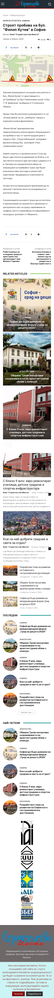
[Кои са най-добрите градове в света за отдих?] (27, 523)
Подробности (34, 994)
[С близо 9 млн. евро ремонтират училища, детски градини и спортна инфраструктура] (27, 412)
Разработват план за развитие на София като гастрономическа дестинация (34, 701)
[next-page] (10, 445)
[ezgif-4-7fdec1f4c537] (27, 907)
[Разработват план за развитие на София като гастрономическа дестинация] (10, 571)
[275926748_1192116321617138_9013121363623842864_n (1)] (27, 858)
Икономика (25, 694)
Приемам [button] (18, 994)
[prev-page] (5, 445)
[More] (38, 48)
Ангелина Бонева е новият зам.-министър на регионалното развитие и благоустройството (40, 258)
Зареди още (26, 712)
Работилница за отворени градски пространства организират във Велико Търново (12, 256)
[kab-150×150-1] (27, 833)
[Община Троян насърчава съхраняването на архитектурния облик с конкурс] (27, 359)
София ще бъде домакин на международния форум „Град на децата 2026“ (27, 324)
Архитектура (26, 371)
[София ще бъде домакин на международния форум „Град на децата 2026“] (27, 305)
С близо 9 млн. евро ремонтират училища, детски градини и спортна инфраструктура (27, 432)
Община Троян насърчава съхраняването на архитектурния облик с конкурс (27, 378)
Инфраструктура (17, 15)
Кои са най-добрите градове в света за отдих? (25, 541)
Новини (26, 21)
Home (5, 15)
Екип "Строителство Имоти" (24, 34)
